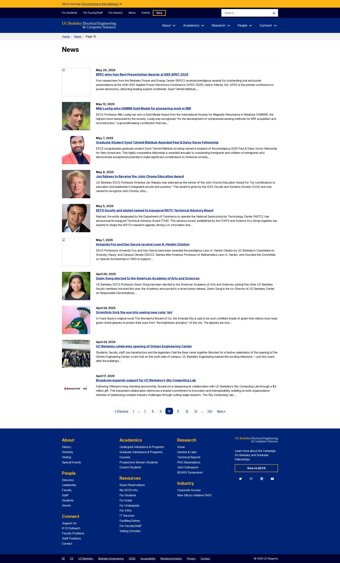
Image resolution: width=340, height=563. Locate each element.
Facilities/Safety (130, 520)
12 (186, 411)
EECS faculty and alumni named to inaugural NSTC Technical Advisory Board (154, 210)
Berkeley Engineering (111, 558)
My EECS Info (129, 490)
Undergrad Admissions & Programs (142, 447)
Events (146, 12)
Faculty (67, 490)
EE (63, 558)
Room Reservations (132, 485)
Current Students (130, 467)
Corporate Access (189, 490)
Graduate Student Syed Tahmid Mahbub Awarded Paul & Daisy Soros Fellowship (157, 142)
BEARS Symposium (190, 472)
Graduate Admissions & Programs (141, 452)
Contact (67, 543)
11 (178, 411)
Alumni (66, 505)
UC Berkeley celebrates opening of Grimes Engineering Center (144, 346)
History (66, 447)
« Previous (123, 411)
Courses (125, 457)
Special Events (71, 462)
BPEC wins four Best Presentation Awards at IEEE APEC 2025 (142, 74)
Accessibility (148, 558)
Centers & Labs (187, 452)
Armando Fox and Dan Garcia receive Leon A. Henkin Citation (142, 244)
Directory (68, 480)
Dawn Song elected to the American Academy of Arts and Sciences (148, 278)
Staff (65, 495)
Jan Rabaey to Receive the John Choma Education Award (140, 176)
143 (209, 411)
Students (67, 500)
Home (66, 36)
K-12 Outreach (71, 528)
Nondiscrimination (171, 558)
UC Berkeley (85, 558)
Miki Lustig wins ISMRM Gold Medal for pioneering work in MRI (143, 108)
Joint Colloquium (187, 467)
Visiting (66, 457)
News (132, 12)
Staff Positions (71, 538)
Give (159, 12)
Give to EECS (256, 468)
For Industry (116, 12)
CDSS (132, 558)
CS (71, 558)
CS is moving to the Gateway (100, 4)
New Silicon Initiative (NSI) (194, 495)
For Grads (126, 500)
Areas (181, 447)
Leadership (69, 485)
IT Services (127, 515)
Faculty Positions (73, 533)
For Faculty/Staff (93, 12)
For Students (69, 12)
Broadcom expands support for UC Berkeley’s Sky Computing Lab (146, 380)
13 (195, 411)
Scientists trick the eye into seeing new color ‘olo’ (134, 312)
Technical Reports (188, 457)
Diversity (67, 452)
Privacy (191, 558)
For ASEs (126, 510)
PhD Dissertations (188, 462)
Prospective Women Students (139, 462)
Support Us (69, 523)
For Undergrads (129, 505)
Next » (222, 411)
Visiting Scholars (130, 531)
